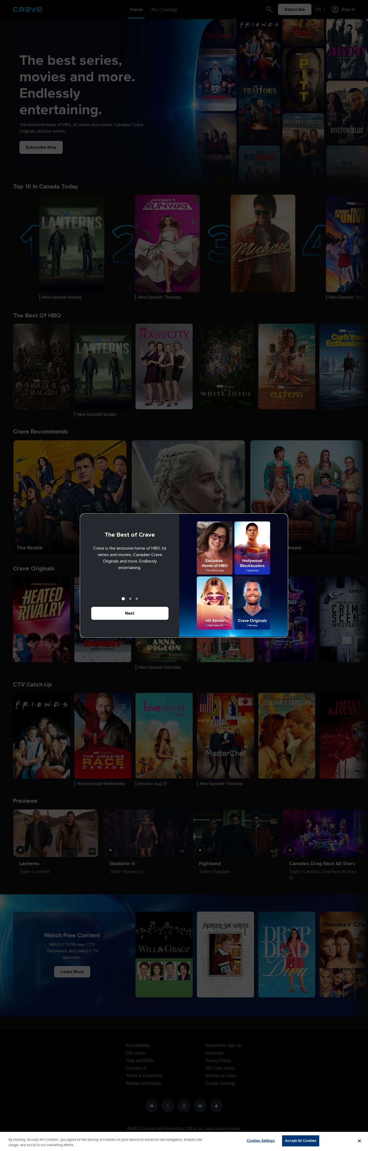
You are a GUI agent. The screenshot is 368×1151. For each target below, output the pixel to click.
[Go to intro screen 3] (137, 599)
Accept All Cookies (300, 1141)
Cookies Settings (261, 1141)
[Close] (359, 1141)
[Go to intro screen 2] (130, 599)
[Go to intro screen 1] (123, 598)
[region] (184, 1141)
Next (129, 613)
